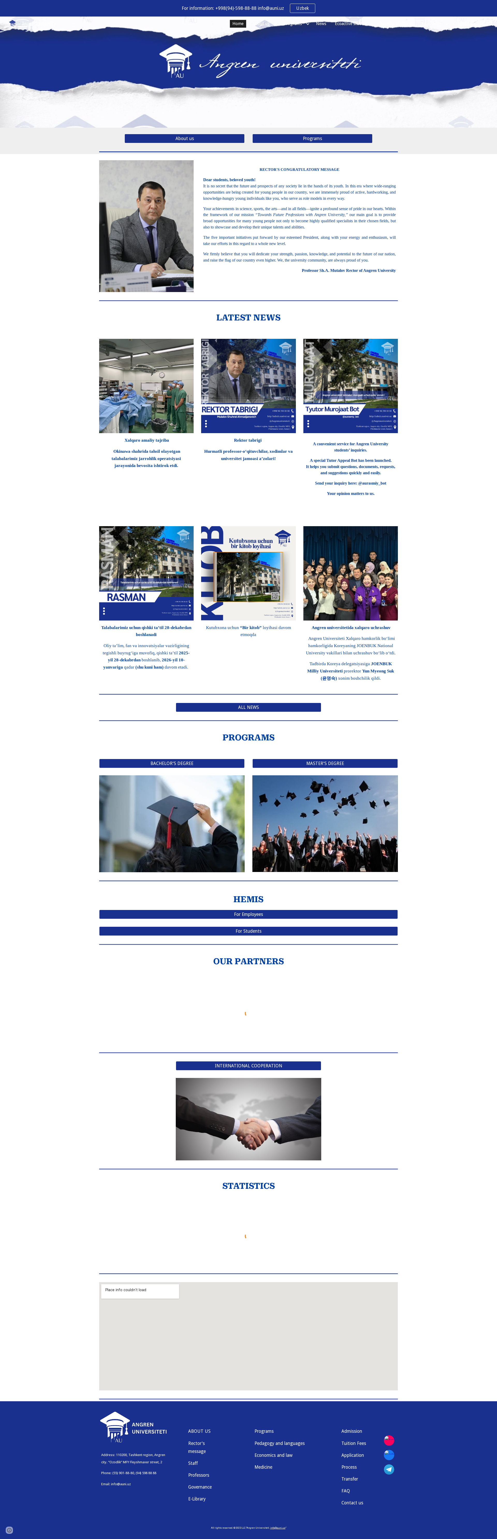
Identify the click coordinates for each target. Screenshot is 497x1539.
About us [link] (260, 23)
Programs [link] (293, 23)
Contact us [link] (465, 23)
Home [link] (238, 23)
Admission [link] (431, 23)
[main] (299, 222)
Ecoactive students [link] (352, 23)
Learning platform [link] (395, 23)
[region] (248, 8)
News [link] (321, 23)
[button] (491, 24)
